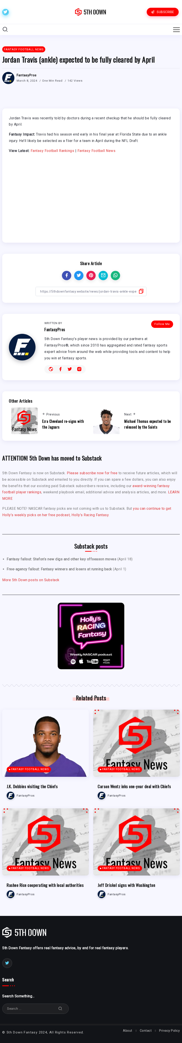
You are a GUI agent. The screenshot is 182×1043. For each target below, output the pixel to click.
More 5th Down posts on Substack (30, 580)
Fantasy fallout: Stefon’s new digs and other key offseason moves (61, 559)
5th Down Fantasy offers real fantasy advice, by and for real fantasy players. (65, 948)
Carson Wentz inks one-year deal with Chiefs (134, 786)
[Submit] (60, 1009)
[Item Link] (45, 743)
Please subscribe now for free (92, 473)
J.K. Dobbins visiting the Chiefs (32, 786)
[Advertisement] (91, 195)
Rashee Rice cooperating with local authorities (45, 885)
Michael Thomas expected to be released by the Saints (147, 424)
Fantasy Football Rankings (52, 151)
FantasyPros (27, 75)
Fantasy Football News (96, 151)
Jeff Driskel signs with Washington (126, 885)
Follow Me (162, 324)
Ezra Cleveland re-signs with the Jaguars (63, 424)
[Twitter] (5, 12)
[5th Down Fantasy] (90, 12)
